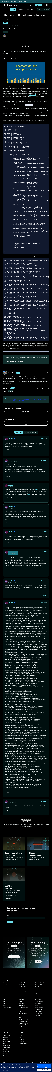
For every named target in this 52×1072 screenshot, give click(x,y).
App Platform (22, 1003)
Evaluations (21, 993)
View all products (14, 956)
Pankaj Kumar (12, 36)
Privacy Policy (6, 1003)
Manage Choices (44, 1069)
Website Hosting (6, 1041)
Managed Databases (23, 1007)
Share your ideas (23, 1043)
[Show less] (46, 438)
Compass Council (39, 997)
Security (4, 1005)
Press (4, 999)
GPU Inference (6, 1037)
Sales (20, 1037)
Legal (4, 1001)
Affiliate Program (6, 997)
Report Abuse (22, 1039)
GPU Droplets (22, 984)
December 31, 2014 (12, 486)
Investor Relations (7, 1007)
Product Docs (29, 9)
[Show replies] (46, 452)
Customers (5, 991)
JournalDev (10, 438)
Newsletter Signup (39, 1001)
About (4, 982)
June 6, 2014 (11, 440)
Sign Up (7, 864)
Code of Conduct (39, 1013)
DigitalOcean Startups (40, 993)
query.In (37, 489)
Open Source (38, 999)
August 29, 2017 (12, 582)
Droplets (21, 997)
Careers (4, 988)
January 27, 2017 (13, 553)
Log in (30, 5)
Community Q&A (38, 984)
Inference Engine (23, 988)
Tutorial (5, 22)
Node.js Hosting (6, 1047)
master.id (29, 617)
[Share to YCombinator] (11, 28)
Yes (26, 421)
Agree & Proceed (44, 1065)
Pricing (36, 1005)
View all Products (23, 1028)
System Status (22, 1041)
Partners (4, 993)
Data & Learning (22, 991)
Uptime (20, 1017)
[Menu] (47, 5)
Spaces (20, 1009)
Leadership (5, 984)
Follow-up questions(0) (31, 432)
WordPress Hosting (7, 1051)
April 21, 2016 (11, 508)
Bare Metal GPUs (22, 986)
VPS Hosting (5, 1039)
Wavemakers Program (40, 995)
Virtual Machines (6, 1053)
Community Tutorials (39, 982)
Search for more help (26, 413)
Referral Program (6, 995)
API (19, 1015)
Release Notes (38, 1011)
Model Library (22, 995)
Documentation (38, 1009)
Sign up (38, 5)
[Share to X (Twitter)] (3, 28)
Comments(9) (18, 432)
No (26, 424)
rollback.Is (28, 494)
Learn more (32, 864)
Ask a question (26, 411)
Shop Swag (37, 1015)
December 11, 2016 (12, 533)
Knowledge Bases (23, 982)
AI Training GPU (6, 1035)
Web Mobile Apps (7, 1049)
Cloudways (21, 1026)
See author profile (44, 372)
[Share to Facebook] (6, 28)
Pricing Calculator (39, 1007)
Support (21, 1035)
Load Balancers (22, 1005)
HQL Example (32, 95)
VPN (4, 1043)
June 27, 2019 (11, 604)
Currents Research (39, 991)
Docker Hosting (6, 1045)
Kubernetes (21, 999)
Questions (20, 9)
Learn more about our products (13, 361)
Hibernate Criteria (10, 59)
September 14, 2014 (13, 461)
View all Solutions (6, 1055)
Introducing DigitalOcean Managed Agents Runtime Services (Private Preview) (20, 1)
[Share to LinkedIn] (9, 28)
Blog (4, 986)
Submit (10, 922)
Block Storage (22, 1011)
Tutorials (13, 9)
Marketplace (38, 1003)
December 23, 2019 (12, 802)
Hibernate (10, 19)
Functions (21, 1001)
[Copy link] (14, 28)
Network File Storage (23, 1013)
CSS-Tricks (37, 986)
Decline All (44, 1067)
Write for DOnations (39, 988)
